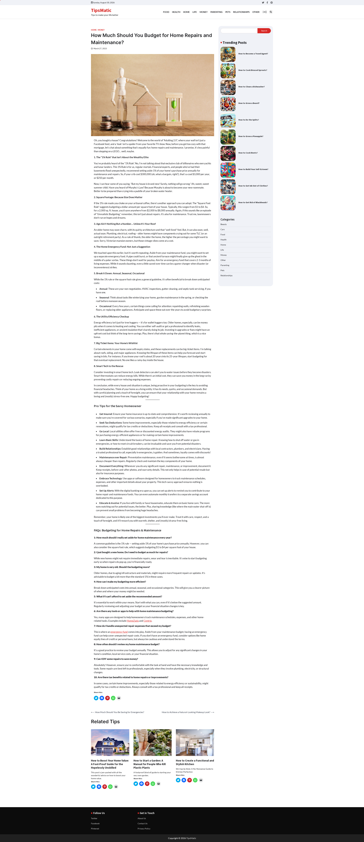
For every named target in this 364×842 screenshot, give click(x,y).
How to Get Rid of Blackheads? (253, 202)
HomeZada (133, 620)
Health (176, 12)
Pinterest (95, 828)
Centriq (148, 620)
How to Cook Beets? (248, 152)
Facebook (95, 823)
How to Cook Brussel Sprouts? (252, 70)
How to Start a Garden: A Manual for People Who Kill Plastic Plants (150, 764)
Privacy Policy (144, 828)
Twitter (94, 818)
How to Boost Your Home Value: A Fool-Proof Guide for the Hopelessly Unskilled (110, 764)
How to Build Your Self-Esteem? (253, 169)
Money (204, 12)
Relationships (241, 12)
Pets (227, 12)
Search (264, 30)
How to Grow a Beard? (248, 103)
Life (195, 12)
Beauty (224, 224)
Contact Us (142, 823)
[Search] (271, 12)
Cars (223, 229)
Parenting (216, 12)
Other (255, 12)
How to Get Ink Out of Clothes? (253, 185)
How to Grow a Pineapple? (250, 136)
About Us (142, 818)
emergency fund (119, 631)
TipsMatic (101, 10)
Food (166, 12)
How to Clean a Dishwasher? (251, 86)
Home (186, 12)
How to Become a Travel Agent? (253, 53)
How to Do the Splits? (248, 119)
